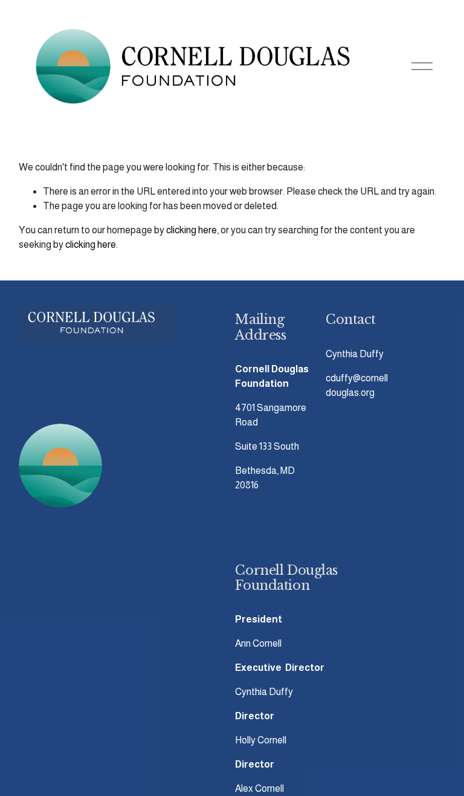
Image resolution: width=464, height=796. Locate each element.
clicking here (191, 230)
